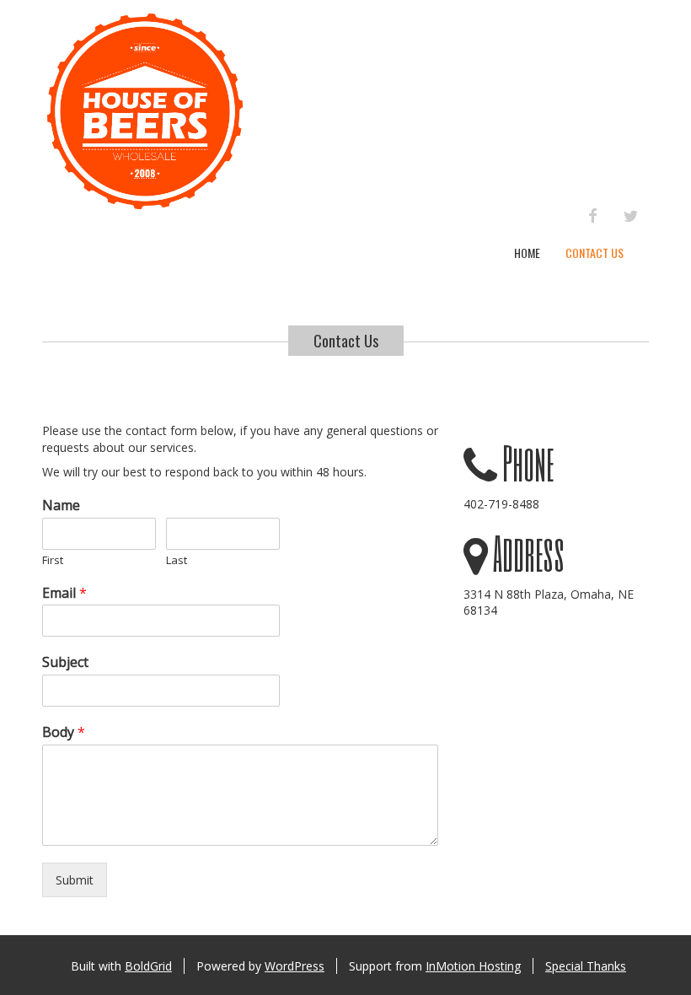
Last (176, 560)
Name (61, 505)
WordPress (294, 966)
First (52, 560)
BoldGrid (148, 966)
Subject (65, 662)
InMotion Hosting (473, 966)
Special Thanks (585, 966)
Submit (75, 880)
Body (63, 732)
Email (64, 593)
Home (527, 252)
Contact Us (594, 252)
